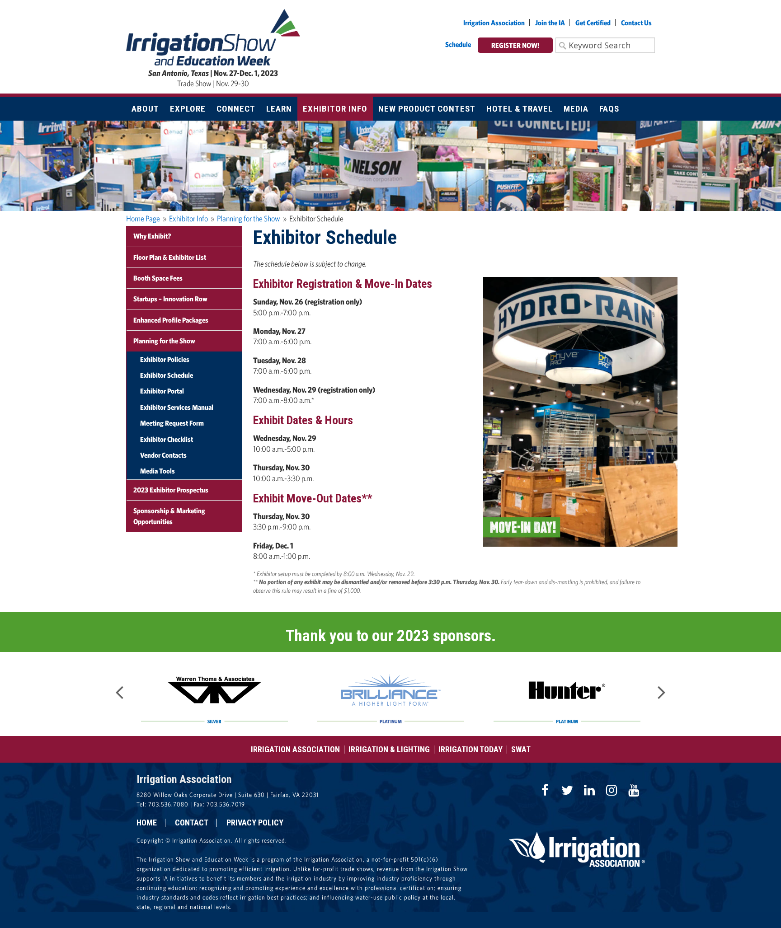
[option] (214, 694)
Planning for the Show (248, 218)
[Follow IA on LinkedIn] (589, 790)
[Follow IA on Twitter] (567, 790)
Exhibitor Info (188, 218)
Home (146, 823)
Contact (191, 823)
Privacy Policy (254, 823)
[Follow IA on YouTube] (634, 790)
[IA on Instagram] (611, 790)
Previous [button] (119, 689)
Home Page (143, 218)
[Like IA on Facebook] (545, 790)
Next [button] (661, 689)
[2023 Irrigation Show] (213, 36)
